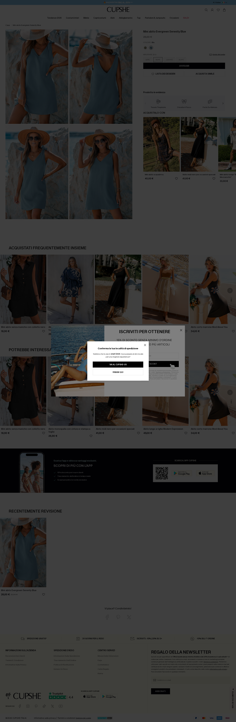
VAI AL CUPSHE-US (118, 364)
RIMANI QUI (118, 372)
